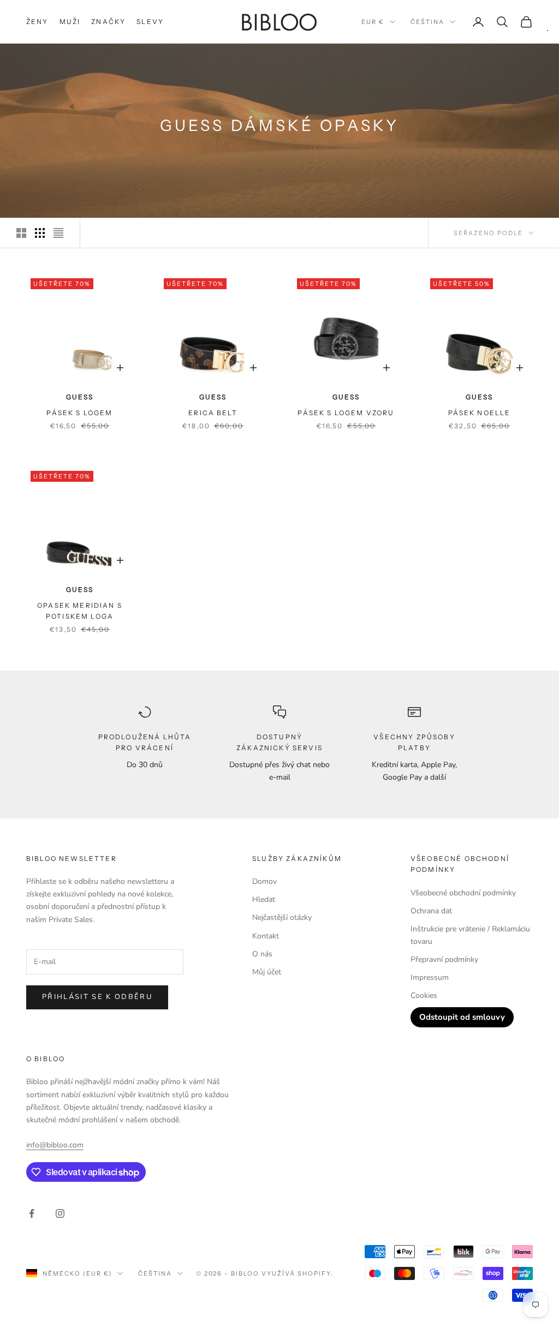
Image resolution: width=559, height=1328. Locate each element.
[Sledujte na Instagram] (60, 1213)
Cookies (424, 995)
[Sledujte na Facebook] (31, 1213)
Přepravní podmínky (444, 959)
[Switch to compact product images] (58, 233)
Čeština (427, 22)
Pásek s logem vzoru (346, 413)
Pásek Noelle (479, 413)
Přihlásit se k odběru (97, 997)
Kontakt (265, 936)
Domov (264, 881)
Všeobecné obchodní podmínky (463, 893)
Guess (79, 397)
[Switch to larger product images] (21, 233)
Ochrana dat (431, 911)
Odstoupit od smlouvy (462, 1017)
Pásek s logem (79, 413)
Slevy (150, 21)
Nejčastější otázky (282, 917)
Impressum (430, 977)
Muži (70, 21)
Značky (108, 21)
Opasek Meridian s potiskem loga (79, 610)
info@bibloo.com (55, 1145)
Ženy (37, 21)
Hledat (263, 899)
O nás (262, 954)
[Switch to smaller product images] (40, 233)
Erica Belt (212, 413)
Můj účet (266, 972)
